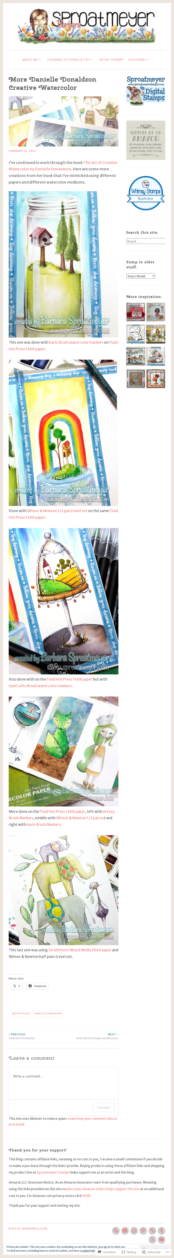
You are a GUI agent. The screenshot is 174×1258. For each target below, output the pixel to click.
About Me (30, 59)
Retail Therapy (112, 59)
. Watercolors (20, 1013)
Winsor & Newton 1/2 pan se (80, 818)
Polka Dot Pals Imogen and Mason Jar (97, 1036)
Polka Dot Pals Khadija (22, 1036)
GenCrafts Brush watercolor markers (40, 686)
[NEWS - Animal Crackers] (155, 357)
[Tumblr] (161, 1231)
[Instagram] (134, 1231)
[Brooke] (155, 335)
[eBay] (116, 1231)
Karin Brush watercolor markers (76, 342)
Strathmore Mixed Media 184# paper (79, 950)
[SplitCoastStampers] (152, 1231)
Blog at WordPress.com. (28, 1228)
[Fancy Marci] (155, 313)
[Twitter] (152, 1240)
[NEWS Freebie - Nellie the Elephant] (135, 335)
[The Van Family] (135, 357)
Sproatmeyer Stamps (53, 1172)
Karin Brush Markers (44, 824)
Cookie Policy (88, 1250)
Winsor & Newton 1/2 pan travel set (57, 511)
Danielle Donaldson (48, 1013)
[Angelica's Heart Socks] (135, 313)
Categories (137, 59)
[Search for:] (146, 241)
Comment (103, 1107)
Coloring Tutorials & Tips (68, 59)
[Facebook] (125, 1231)
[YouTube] (161, 1240)
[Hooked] (155, 379)
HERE (87, 1196)
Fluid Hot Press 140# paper (69, 679)
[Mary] (135, 379)
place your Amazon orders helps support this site (102, 1189)
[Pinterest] (143, 1231)
